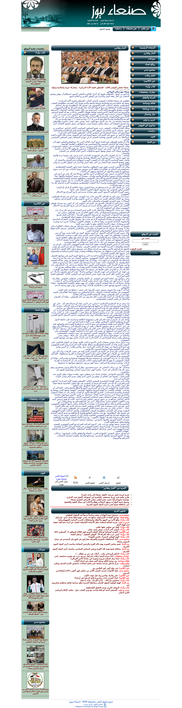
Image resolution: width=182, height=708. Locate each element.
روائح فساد (150, 64)
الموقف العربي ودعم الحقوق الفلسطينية (102, 588)
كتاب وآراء (150, 86)
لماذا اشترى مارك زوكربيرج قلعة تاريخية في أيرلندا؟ (96, 578)
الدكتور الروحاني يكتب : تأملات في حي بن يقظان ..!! (97, 554)
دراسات (151, 131)
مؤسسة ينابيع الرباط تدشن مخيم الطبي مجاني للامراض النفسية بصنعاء (100, 500)
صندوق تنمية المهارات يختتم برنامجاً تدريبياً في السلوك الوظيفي (92, 515)
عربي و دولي (149, 120)
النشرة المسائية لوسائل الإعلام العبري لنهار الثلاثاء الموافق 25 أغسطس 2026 (86, 532)
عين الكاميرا (149, 81)
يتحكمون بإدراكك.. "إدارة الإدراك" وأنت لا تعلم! (99, 580)
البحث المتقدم (136, 249)
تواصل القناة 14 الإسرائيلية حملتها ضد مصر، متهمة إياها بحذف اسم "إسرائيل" (86, 517)
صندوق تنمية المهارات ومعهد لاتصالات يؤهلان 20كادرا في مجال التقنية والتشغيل (96, 502)
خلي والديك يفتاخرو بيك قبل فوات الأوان (101, 575)
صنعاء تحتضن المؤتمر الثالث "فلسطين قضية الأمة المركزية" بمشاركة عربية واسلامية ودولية (90, 87)
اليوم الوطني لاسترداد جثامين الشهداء (103, 537)
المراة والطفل (148, 97)
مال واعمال (149, 114)
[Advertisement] (91, 38)
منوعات (151, 59)
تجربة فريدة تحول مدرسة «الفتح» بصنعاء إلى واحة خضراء (105, 495)
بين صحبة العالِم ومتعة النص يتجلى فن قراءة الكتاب (95, 561)
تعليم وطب (150, 75)
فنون (153, 136)
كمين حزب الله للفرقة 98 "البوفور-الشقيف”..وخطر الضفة (95, 534)
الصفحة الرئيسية (147, 47)
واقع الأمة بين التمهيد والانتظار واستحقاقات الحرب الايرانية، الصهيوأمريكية (88, 520)
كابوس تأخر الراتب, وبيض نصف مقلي (103, 529)
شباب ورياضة (148, 108)
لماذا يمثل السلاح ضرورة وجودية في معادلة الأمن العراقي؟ (94, 559)
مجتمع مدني (149, 70)
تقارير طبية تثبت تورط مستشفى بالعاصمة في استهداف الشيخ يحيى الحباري (98, 497)
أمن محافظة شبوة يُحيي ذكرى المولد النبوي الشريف (107, 504)
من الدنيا (151, 142)
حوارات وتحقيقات (147, 92)
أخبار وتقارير (149, 53)
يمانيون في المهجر (146, 125)
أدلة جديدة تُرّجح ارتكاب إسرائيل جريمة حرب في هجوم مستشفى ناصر (83, 556)
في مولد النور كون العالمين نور (105, 568)
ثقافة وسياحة (149, 103)
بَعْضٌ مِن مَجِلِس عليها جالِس (107, 527)
